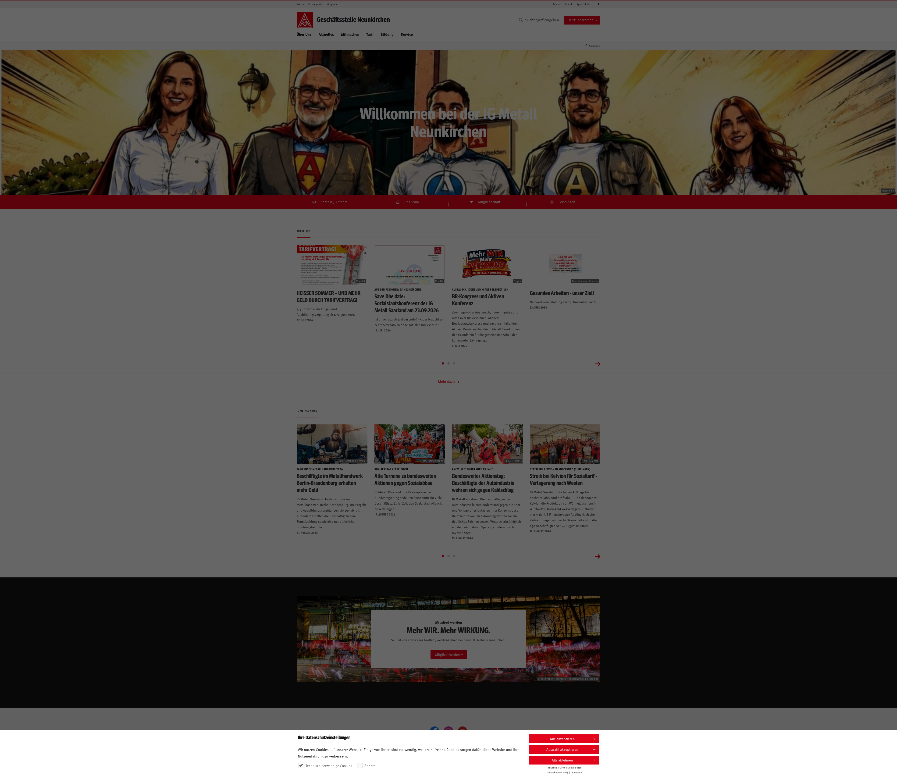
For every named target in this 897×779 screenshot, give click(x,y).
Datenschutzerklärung (557, 772)
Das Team (411, 201)
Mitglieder (332, 4)
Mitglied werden (581, 19)
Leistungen (567, 201)
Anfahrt (557, 4)
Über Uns (304, 34)
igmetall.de (583, 4)
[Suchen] (521, 20)
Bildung (387, 34)
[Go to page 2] (448, 363)
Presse (300, 4)
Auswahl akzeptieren (562, 749)
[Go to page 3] (454, 363)
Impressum (576, 772)
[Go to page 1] (443, 363)
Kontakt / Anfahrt (334, 201)
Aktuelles (326, 34)
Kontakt (569, 4)
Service (407, 34)
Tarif (370, 34)
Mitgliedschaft (489, 201)
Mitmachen (350, 34)
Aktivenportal (315, 4)
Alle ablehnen (562, 760)
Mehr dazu (447, 381)
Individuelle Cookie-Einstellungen (564, 767)
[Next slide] (597, 363)
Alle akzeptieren (562, 738)
